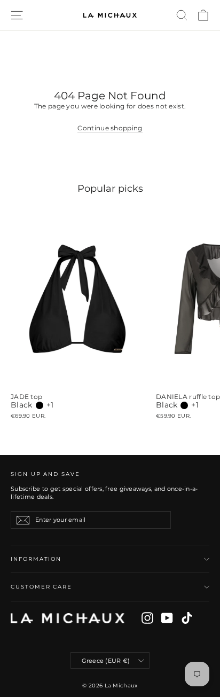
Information (36, 559)
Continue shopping (109, 128)
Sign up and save (45, 474)
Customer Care (41, 587)
